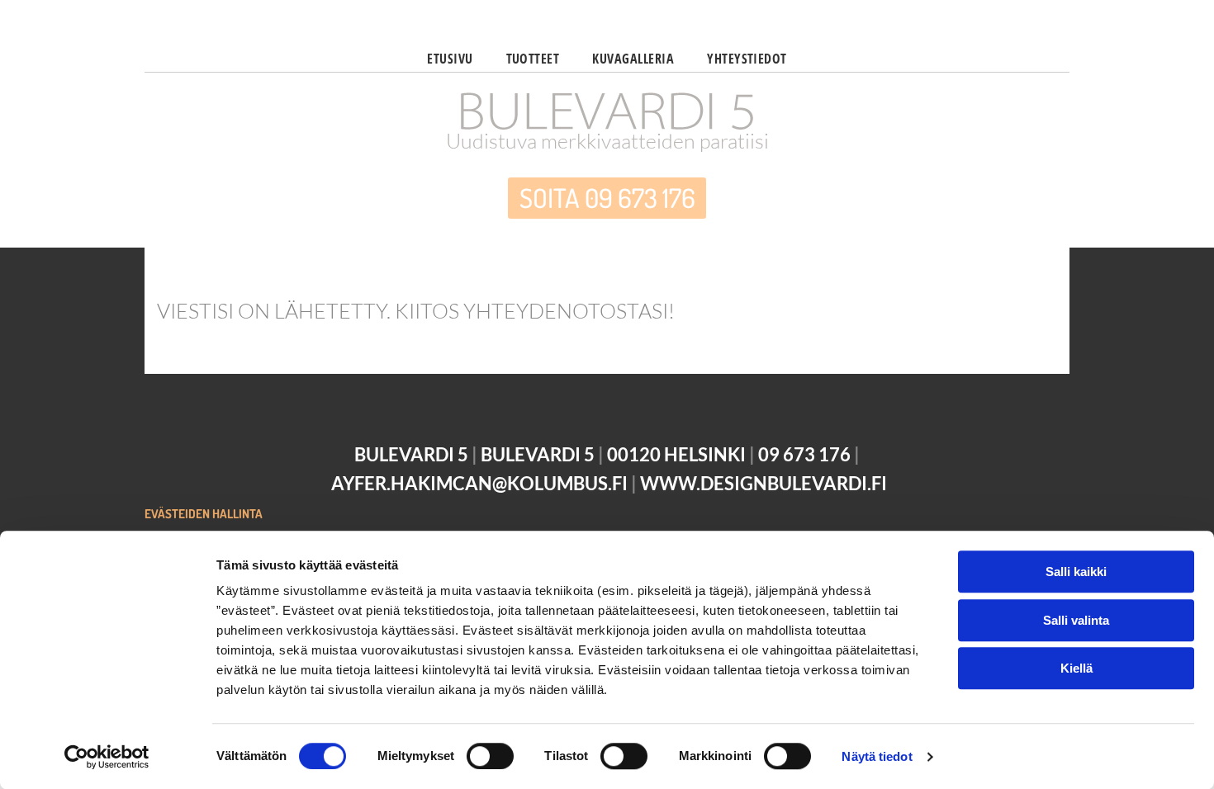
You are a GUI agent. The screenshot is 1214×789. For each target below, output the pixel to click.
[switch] (490, 756)
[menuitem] (449, 56)
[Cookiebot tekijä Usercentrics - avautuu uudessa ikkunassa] (107, 756)
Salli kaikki (1076, 572)
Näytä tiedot (877, 756)
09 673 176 (804, 454)
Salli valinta (1076, 620)
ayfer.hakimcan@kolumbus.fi (479, 483)
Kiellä (1076, 668)
